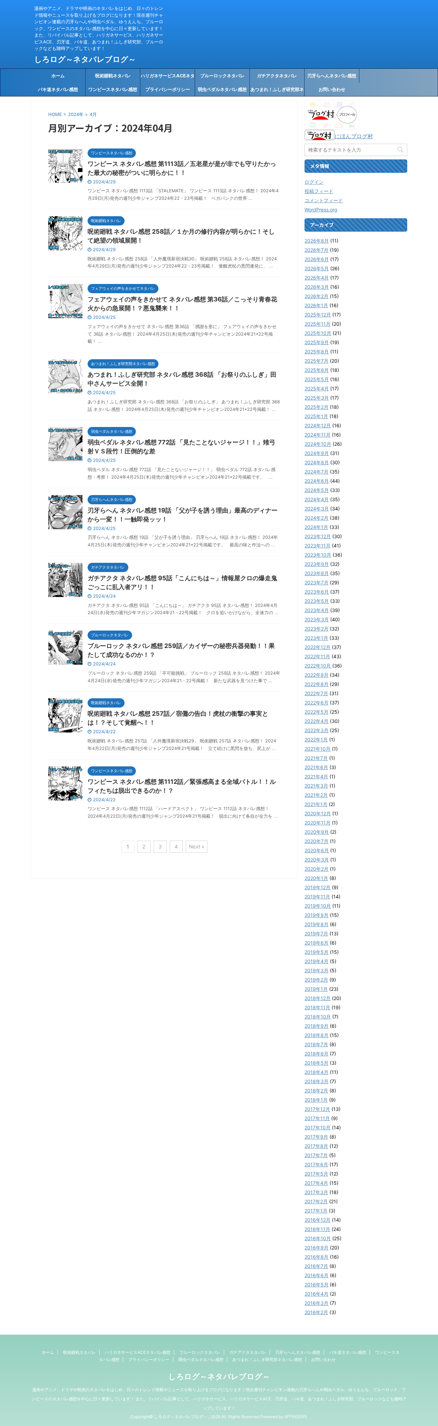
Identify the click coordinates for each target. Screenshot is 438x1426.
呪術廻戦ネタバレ (113, 75)
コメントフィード (324, 200)
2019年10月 (318, 906)
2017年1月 (316, 1211)
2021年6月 (316, 767)
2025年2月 (316, 407)
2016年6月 (316, 1275)
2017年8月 (316, 1146)
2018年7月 (316, 1044)
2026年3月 (317, 287)
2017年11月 (317, 1118)
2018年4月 (316, 1072)
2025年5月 (317, 379)
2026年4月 (317, 278)
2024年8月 (317, 462)
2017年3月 (316, 1192)
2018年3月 (316, 1081)
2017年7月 (316, 1155)
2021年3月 (316, 786)
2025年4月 (317, 388)
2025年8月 (317, 351)
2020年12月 (318, 813)
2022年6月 (316, 702)
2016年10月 (318, 1238)
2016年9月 (316, 1247)
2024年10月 (318, 444)
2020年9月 (317, 832)
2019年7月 (316, 933)
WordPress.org (321, 209)
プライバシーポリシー (167, 89)
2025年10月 (318, 333)
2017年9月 (316, 1137)
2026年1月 (316, 305)
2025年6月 (317, 370)
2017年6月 (316, 1164)
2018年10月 (318, 1017)
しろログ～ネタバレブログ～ (85, 59)
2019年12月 (318, 887)
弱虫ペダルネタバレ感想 (222, 89)
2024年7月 (316, 472)
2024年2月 (316, 518)
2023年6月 (317, 592)
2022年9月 (316, 675)
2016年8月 (316, 1257)
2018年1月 (316, 1100)
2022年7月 (316, 693)
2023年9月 (317, 564)
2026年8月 (317, 241)
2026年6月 (317, 259)
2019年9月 (316, 915)
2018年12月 (318, 998)
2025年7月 (316, 361)
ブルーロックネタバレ (222, 75)
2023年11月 (318, 545)
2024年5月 (317, 490)
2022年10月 (318, 666)
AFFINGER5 (295, 1416)
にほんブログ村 (354, 136)
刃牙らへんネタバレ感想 (331, 75)
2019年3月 (316, 970)
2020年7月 (316, 841)
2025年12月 (318, 314)
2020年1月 (316, 878)
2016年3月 (316, 1303)
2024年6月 (317, 481)
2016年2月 (316, 1312)
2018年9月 (316, 1026)
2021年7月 (316, 758)
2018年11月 (317, 1007)
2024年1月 (316, 527)
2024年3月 (317, 508)
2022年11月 (317, 656)
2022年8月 (316, 684)
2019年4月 (316, 961)
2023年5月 (317, 601)
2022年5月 (316, 712)
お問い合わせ (332, 89)
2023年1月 (316, 638)
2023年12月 (318, 536)
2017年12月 (317, 1109)
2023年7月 (316, 582)
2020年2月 (316, 869)
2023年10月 (318, 555)
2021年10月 (318, 749)
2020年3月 (317, 860)
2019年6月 (316, 943)
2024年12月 (318, 425)
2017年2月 (316, 1201)
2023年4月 (317, 610)
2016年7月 (316, 1266)
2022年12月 (318, 647)
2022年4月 (316, 721)
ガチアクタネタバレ (277, 75)
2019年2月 (316, 980)
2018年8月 (316, 1035)
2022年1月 (316, 739)
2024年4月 (317, 499)
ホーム (58, 75)
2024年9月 (317, 453)
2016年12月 (318, 1220)
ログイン (314, 182)
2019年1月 (316, 989)
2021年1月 (316, 804)
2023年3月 (317, 619)
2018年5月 (316, 1063)
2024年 (75, 114)
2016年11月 (317, 1229)
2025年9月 (317, 342)
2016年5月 (316, 1284)
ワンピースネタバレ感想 (112, 89)
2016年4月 (316, 1294)
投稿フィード (319, 191)
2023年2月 (316, 629)
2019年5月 (316, 952)
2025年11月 (318, 324)
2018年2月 (316, 1090)
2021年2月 (316, 795)
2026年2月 (316, 296)
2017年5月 (316, 1174)
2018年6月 (316, 1053)
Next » (196, 846)
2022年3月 (316, 730)
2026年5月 (317, 268)
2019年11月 (317, 896)
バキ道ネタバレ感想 (58, 89)
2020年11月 (318, 823)
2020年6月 (317, 850)
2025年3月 (317, 398)
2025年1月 (316, 416)
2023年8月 (317, 573)
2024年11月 (318, 435)
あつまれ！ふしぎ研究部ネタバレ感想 (277, 91)
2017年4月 (316, 1183)
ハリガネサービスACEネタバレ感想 (168, 77)
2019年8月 (316, 924)
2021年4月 (316, 776)
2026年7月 (316, 250)
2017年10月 (318, 1127)
